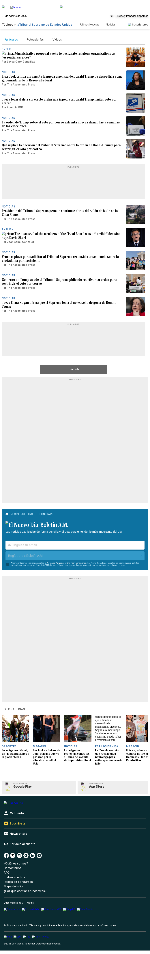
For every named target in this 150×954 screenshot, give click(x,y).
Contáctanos (12, 868)
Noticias (110, 24)
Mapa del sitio (13, 886)
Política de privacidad (15, 925)
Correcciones (108, 925)
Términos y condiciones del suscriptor (78, 925)
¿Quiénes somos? (16, 863)
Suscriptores (140, 24)
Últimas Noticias (89, 24)
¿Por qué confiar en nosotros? (25, 891)
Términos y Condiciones (76, 563)
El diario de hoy (14, 877)
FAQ (7, 872)
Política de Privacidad (55, 563)
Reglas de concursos (18, 882)
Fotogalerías (13, 709)
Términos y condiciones (42, 925)
